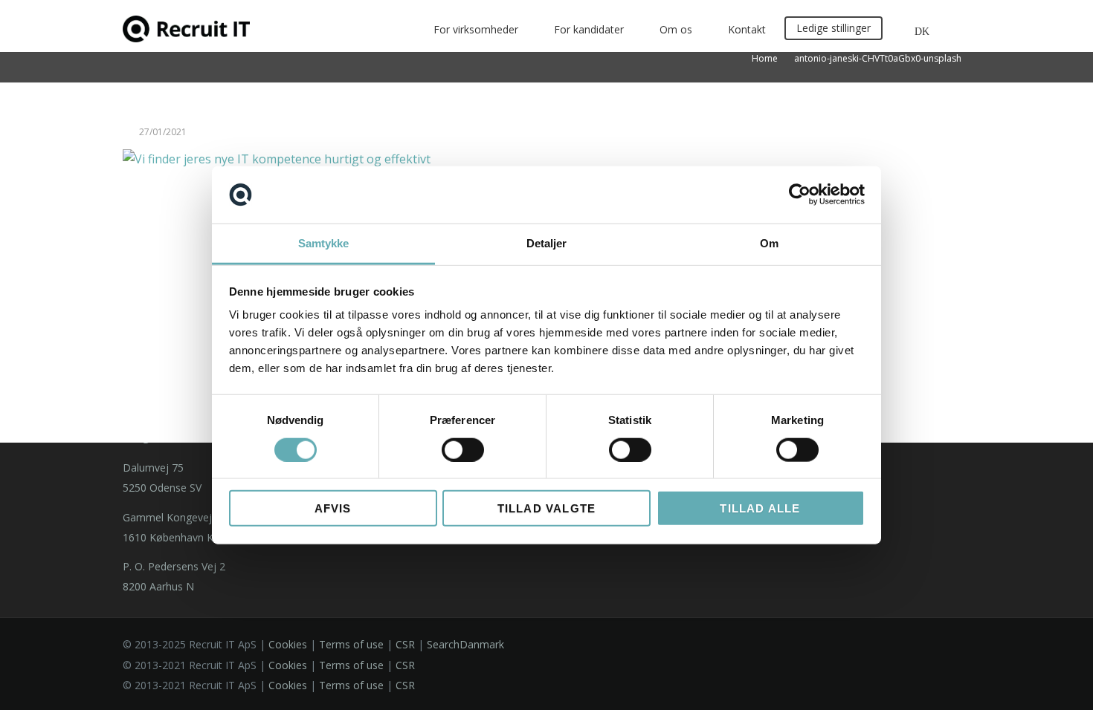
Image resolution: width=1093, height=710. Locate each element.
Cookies (287, 644)
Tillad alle (760, 508)
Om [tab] (769, 243)
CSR (405, 644)
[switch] (463, 449)
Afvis (333, 508)
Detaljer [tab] (546, 243)
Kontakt (747, 29)
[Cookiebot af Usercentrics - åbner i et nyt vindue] (800, 194)
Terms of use (351, 644)
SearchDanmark (465, 644)
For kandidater (589, 29)
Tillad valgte (546, 508)
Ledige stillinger (833, 28)
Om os (676, 29)
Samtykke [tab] (323, 243)
